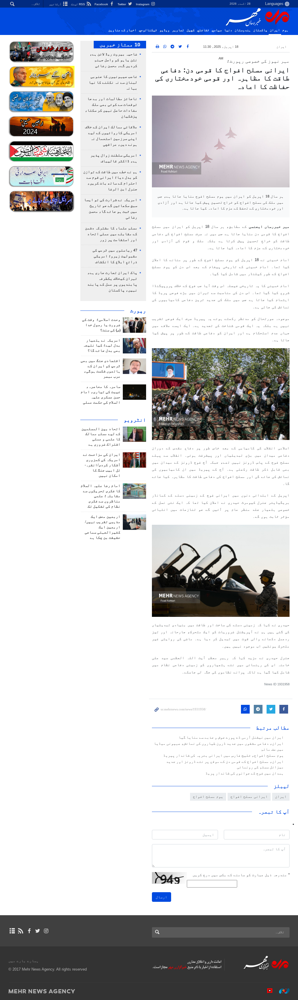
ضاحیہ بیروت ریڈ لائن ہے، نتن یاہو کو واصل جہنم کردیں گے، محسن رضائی (113, 60)
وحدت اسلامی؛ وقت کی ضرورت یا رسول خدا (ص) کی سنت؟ (101, 325)
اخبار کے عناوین (122, 30)
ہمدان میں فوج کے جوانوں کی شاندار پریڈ (244, 773)
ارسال (161, 897)
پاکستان (260, 30)
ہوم (285, 30)
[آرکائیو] (12, 931)
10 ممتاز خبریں (120, 44)
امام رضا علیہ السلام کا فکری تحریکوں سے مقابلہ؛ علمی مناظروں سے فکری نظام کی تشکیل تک (100, 496)
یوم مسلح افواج (208, 796)
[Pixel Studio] (266, 991)
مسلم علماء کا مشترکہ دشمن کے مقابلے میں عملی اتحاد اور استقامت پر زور (111, 234)
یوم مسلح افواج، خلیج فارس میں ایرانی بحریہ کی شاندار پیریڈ (223, 755)
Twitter (122, 4)
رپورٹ (138, 311)
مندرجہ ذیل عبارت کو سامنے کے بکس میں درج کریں (241, 875)
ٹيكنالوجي (148, 30)
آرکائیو (55, 4)
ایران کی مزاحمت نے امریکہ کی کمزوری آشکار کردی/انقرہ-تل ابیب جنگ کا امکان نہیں (101, 465)
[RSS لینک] (20, 931)
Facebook (102, 4)
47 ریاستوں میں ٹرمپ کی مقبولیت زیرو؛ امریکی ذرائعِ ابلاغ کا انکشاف (115, 256)
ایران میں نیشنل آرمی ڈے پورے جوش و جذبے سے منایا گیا (231, 737)
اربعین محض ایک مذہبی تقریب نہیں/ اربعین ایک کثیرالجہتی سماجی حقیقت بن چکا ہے (102, 527)
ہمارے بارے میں (23, 961)
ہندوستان (243, 30)
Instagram (143, 4)
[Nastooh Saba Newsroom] (281, 991)
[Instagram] (46, 931)
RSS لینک (78, 4)
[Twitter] (37, 931)
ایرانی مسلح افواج (249, 796)
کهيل (191, 30)
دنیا (228, 30)
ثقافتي (203, 30)
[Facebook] (29, 931)
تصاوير (178, 30)
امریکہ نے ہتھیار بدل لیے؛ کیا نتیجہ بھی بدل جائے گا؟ (101, 345)
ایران (275, 30)
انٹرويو (135, 420)
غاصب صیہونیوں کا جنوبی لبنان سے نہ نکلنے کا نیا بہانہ (113, 82)
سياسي (217, 30)
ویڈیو (164, 30)
